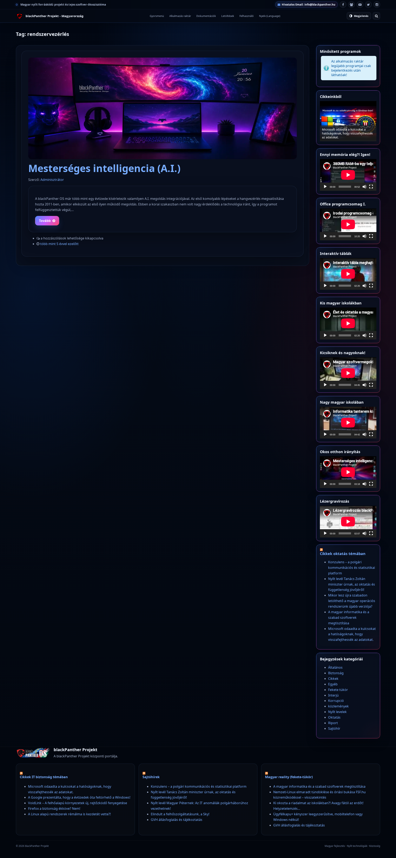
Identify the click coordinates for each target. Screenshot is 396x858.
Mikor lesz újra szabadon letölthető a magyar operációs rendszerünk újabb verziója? (351, 601)
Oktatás (334, 717)
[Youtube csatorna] (360, 4)
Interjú (333, 695)
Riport (333, 723)
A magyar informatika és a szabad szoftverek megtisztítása (348, 617)
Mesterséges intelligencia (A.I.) (104, 168)
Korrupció (336, 700)
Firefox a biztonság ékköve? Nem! (54, 808)
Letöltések (227, 16)
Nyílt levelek (337, 712)
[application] (348, 175)
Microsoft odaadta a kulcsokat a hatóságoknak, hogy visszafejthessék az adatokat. (352, 634)
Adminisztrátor (52, 179)
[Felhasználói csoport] (351, 4)
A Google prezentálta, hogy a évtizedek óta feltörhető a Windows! (79, 797)
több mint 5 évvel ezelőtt (59, 244)
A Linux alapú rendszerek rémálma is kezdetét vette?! (69, 814)
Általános (335, 667)
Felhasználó (246, 16)
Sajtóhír (334, 728)
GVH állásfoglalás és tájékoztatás (176, 819)
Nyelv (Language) (269, 16)
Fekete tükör (338, 689)
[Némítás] (364, 187)
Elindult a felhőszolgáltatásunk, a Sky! (180, 814)
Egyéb (333, 684)
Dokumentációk (206, 16)
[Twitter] (368, 4)
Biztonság (336, 673)
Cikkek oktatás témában (342, 553)
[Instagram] (377, 4)
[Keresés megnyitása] (376, 16)
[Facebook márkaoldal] (343, 4)
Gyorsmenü (157, 16)
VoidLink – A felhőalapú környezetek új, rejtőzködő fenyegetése (77, 803)
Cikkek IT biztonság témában (44, 777)
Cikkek (333, 678)
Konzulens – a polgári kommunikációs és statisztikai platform (348, 135)
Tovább (45, 220)
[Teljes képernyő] (371, 187)
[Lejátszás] (325, 187)
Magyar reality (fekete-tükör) (289, 777)
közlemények (338, 706)
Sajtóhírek (151, 777)
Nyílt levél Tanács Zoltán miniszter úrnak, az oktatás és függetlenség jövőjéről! (351, 584)
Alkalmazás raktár (180, 16)
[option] (348, 121)
